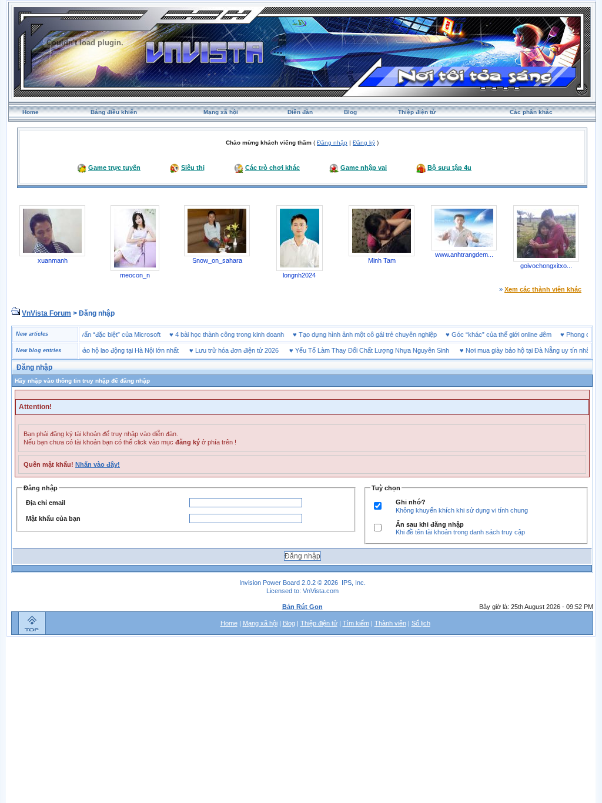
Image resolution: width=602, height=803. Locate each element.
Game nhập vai (363, 167)
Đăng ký (364, 142)
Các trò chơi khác (272, 167)
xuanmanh (53, 260)
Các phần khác (531, 112)
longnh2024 (299, 275)
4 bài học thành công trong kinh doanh (243, 334)
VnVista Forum (46, 313)
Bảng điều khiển (114, 112)
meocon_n (135, 275)
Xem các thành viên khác (542, 289)
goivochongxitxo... (546, 265)
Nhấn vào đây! (97, 464)
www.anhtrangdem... (464, 254)
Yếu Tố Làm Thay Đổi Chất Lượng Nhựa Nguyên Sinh (358, 350)
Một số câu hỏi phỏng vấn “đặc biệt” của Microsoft (103, 334)
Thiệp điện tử (417, 112)
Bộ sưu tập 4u (449, 167)
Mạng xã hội (220, 112)
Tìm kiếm (356, 623)
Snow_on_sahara (217, 260)
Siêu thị (193, 167)
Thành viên (390, 623)
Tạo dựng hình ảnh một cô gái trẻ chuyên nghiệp (382, 334)
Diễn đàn (300, 112)
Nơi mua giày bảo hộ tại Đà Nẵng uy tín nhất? (516, 350)
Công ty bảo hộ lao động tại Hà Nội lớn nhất (103, 350)
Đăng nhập (332, 142)
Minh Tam (382, 260)
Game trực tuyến (114, 167)
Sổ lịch (421, 623)
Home (30, 112)
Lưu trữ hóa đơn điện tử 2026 (223, 350)
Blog (350, 112)
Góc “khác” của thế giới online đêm (516, 334)
